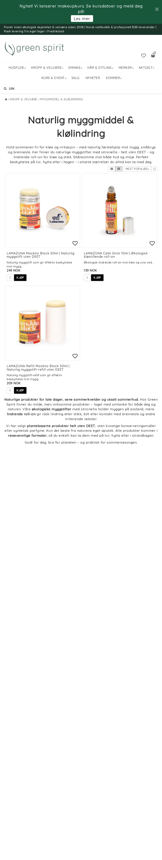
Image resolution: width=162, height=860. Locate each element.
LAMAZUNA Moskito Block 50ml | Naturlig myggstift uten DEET (40, 255)
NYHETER (93, 78)
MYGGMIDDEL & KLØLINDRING (61, 99)
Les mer (82, 18)
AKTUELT (146, 68)
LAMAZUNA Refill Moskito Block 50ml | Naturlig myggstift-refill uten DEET (38, 367)
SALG (76, 78)
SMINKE (74, 68)
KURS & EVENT (53, 78)
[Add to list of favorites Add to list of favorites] (42, 210)
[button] (143, 55)
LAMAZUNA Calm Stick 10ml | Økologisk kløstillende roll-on (116, 255)
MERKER (125, 68)
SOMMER (113, 78)
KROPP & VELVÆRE (46, 68)
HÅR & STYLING (99, 68)
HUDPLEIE (16, 68)
